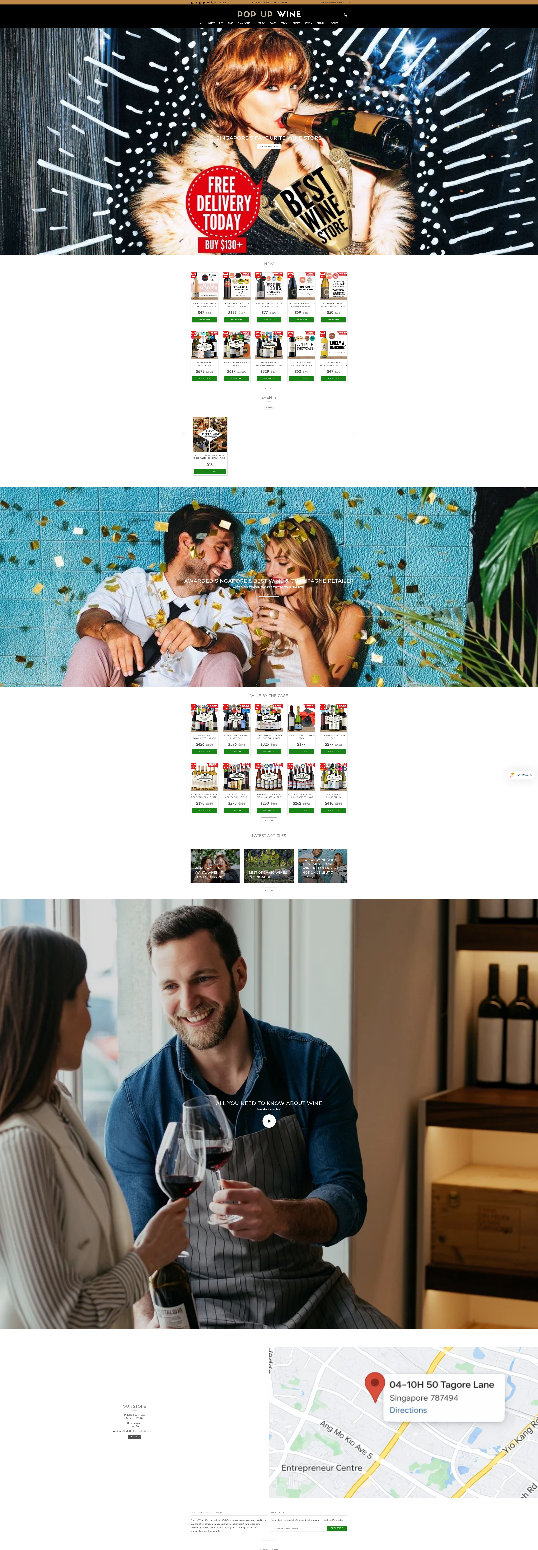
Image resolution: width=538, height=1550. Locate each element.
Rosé (230, 23)
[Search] (348, 2)
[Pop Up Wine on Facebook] (200, 2)
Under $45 (260, 23)
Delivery (321, 23)
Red (221, 23)
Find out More (269, 594)
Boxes (273, 23)
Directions (134, 1437)
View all (269, 388)
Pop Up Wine (267, 1549)
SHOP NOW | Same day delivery (269, 2)
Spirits (296, 23)
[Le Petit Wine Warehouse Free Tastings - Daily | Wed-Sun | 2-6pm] (210, 434)
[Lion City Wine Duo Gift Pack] (301, 718)
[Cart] (343, 14)
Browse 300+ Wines (269, 146)
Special (284, 23)
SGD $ (268, 1543)
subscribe (337, 1528)
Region (308, 23)
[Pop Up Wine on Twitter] (196, 2)
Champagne (243, 23)
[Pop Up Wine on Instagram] (204, 2)
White (211, 23)
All (202, 23)
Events (334, 23)
